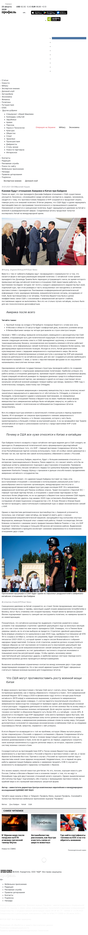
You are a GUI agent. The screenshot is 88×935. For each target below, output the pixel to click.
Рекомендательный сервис (77, 850)
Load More (44, 860)
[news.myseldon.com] (53, 54)
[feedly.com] (53, 63)
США (30, 804)
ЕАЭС (4, 108)
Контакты (6, 158)
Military (5, 86)
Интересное (11, 152)
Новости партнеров (15, 150)
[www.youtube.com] (53, 46)
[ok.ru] (53, 42)
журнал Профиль (62, 796)
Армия (9, 122)
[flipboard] (53, 71)
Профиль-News (47, 796)
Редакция (6, 161)
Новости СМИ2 (9, 849)
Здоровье (10, 139)
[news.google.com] (53, 59)
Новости (6, 83)
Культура (10, 130)
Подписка (6, 177)
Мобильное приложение (13, 169)
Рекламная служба (10, 163)
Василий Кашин (23, 187)
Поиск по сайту (9, 166)
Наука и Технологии (15, 128)
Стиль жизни (12, 147)
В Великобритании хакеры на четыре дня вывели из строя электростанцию (41, 330)
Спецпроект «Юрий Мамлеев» (20, 114)
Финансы (6, 99)
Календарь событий (15, 117)
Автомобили (7, 94)
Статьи (5, 80)
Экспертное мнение (11, 88)
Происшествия (13, 141)
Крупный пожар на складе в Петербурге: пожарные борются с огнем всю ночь (42, 325)
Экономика (7, 97)
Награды (6, 171)
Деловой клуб (8, 91)
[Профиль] (9, 13)
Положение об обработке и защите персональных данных (26, 925)
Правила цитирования (12, 174)
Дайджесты (11, 144)
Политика (6, 102)
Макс (26, 796)
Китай (23, 804)
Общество (11, 133)
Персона (10, 125)
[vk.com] (69, 38)
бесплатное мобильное (22, 799)
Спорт (9, 136)
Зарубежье (26, 12)
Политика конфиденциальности (14, 928)
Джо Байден (14, 804)
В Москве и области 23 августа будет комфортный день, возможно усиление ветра (44, 327)
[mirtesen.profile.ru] (53, 50)
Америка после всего (20, 312)
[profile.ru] (53, 67)
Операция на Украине (45, 127)
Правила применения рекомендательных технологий (24, 930)
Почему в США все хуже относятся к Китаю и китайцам (43, 434)
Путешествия (8, 105)
